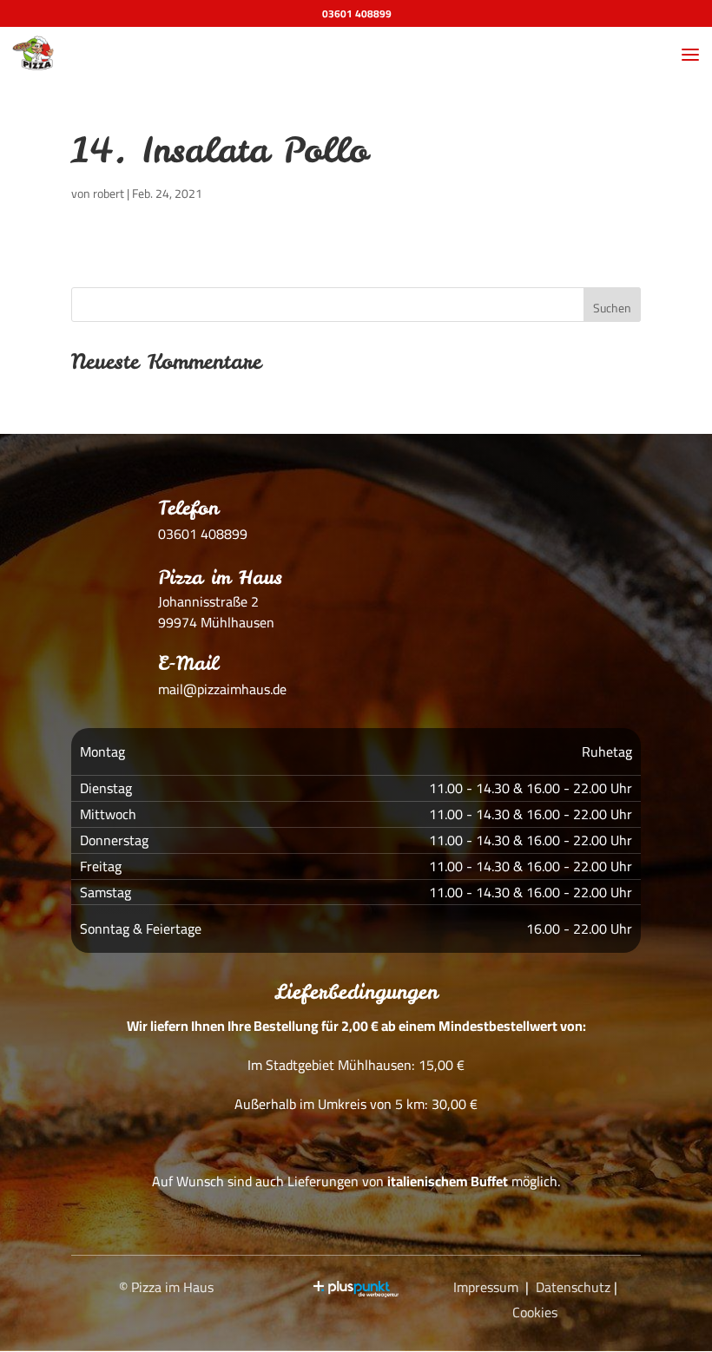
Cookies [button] (534, 1312)
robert (108, 193)
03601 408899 (357, 13)
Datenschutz (573, 1287)
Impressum (485, 1287)
